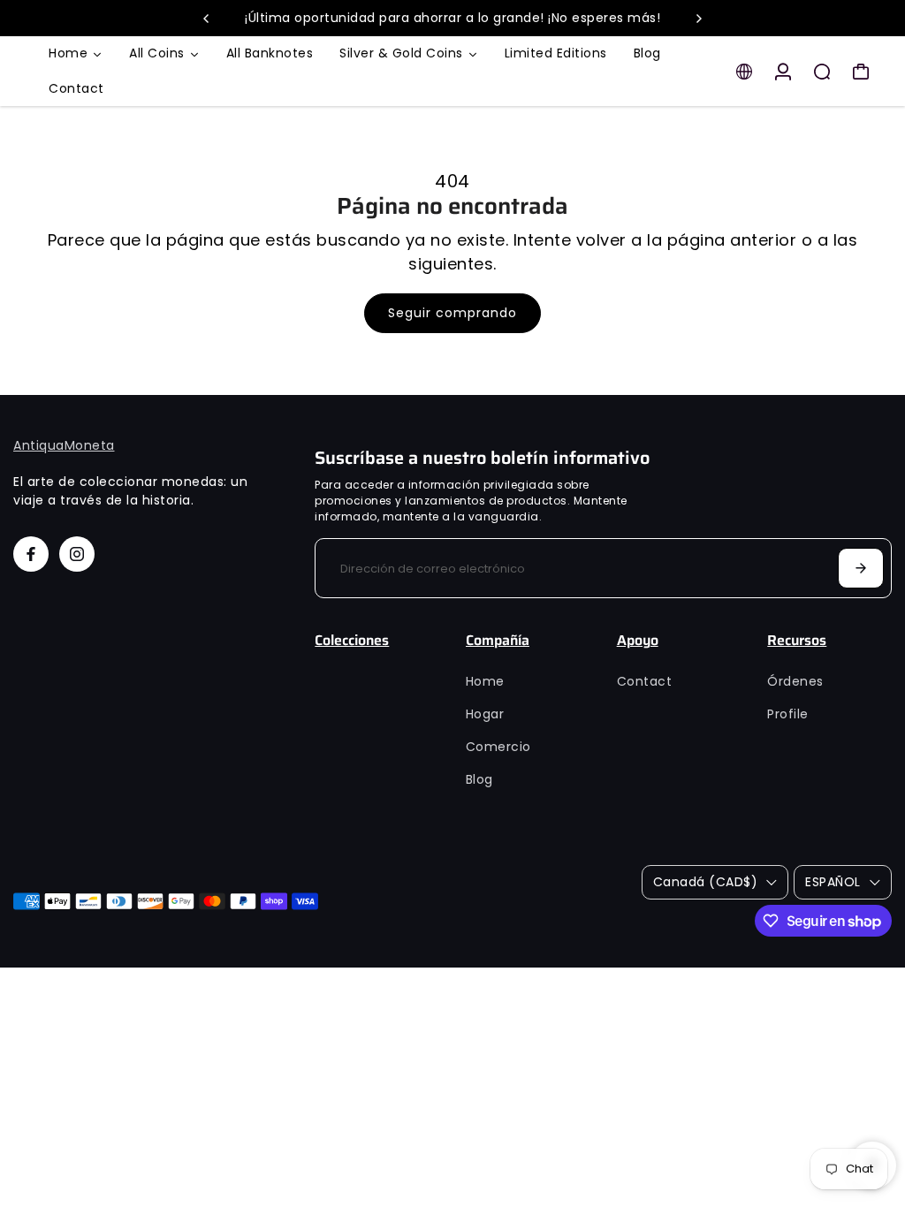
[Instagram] (77, 554)
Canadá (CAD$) (705, 882)
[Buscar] (822, 71)
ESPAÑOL (833, 882)
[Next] (698, 18)
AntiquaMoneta (64, 445)
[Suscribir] (861, 568)
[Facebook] (31, 554)
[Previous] (206, 18)
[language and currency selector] (744, 71)
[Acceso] (783, 71)
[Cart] (860, 71)
